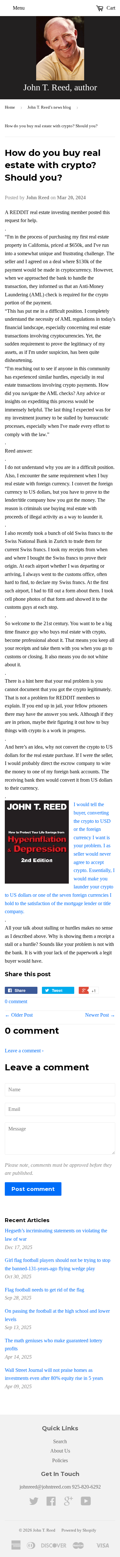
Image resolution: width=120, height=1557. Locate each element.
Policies (60, 1460)
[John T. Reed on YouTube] (86, 1503)
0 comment (16, 1001)
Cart (110, 8)
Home (10, 107)
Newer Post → (100, 1015)
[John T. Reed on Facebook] (51, 1503)
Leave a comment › (24, 1050)
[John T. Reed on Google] (68, 1503)
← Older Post (19, 1015)
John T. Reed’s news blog (49, 107)
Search (60, 1441)
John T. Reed (44, 1530)
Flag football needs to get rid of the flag (44, 1289)
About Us (60, 1451)
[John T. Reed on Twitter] (34, 1503)
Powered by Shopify (78, 1530)
